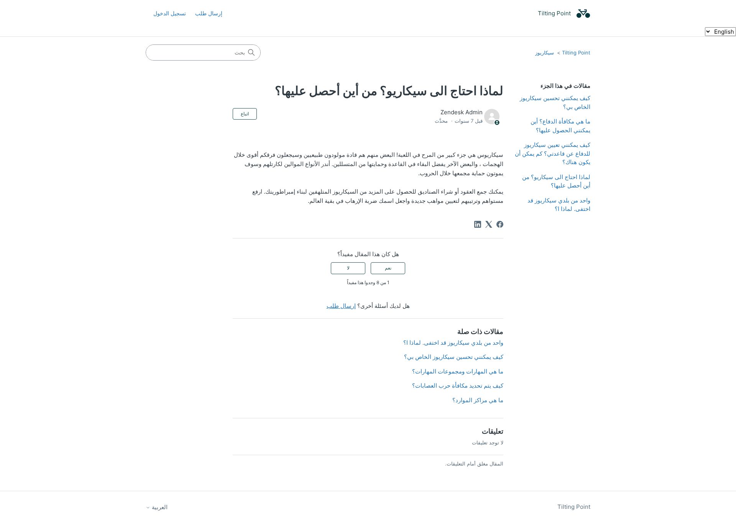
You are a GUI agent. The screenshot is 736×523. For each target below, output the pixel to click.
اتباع (245, 114)
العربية (159, 507)
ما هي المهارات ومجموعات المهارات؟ (457, 371)
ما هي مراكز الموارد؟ (477, 400)
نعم (388, 268)
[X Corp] (488, 224)
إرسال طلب (208, 13)
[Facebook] (499, 224)
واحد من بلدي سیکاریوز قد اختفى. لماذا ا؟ (558, 205)
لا (348, 268)
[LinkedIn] (477, 224)
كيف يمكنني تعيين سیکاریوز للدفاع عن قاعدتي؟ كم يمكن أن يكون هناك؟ (552, 153)
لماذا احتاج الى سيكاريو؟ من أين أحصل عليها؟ (556, 181)
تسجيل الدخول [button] (169, 13)
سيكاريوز (544, 52)
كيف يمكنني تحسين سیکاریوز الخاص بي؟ (555, 102)
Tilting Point (576, 52)
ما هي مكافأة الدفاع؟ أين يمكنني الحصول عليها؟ (560, 126)
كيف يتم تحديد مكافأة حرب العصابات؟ (457, 385)
